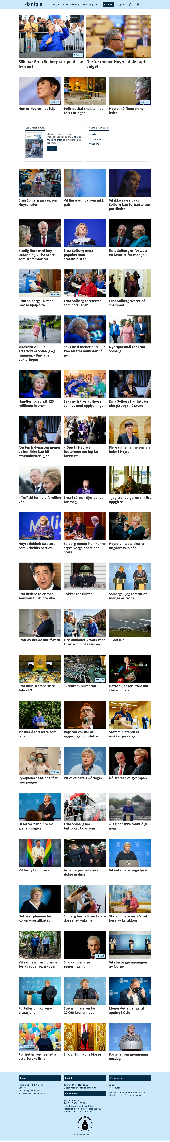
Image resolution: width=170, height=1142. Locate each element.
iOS (48, 139)
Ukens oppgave (89, 4)
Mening (75, 4)
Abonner (108, 4)
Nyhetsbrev (94, 143)
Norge (56, 4)
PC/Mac (72, 136)
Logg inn (120, 4)
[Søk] (130, 4)
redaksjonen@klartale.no (83, 1087)
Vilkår (112, 1085)
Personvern (114, 1087)
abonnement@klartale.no (83, 1106)
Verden (64, 4)
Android (58, 139)
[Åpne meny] (137, 4)
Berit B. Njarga (35, 1085)
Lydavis (92, 134)
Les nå (51, 148)
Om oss (22, 1087)
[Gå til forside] (33, 4)
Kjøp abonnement (72, 1100)
